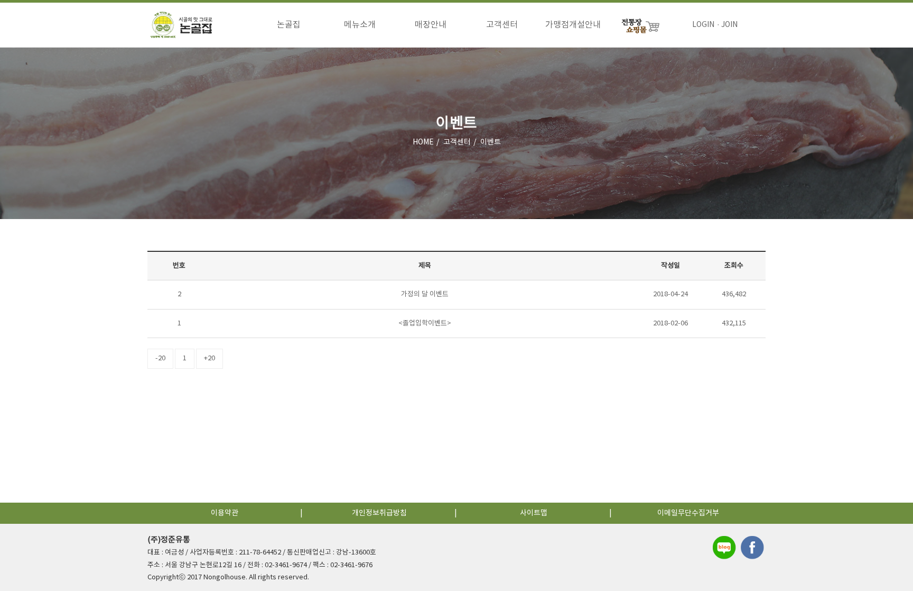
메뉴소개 (360, 25)
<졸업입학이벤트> (424, 324)
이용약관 (224, 513)
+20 (209, 358)
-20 (160, 358)
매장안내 (430, 25)
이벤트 (490, 142)
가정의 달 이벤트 (425, 294)
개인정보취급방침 (379, 513)
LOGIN (703, 25)
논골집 (289, 25)
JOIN (729, 25)
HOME (423, 142)
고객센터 (502, 25)
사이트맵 (533, 513)
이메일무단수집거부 (688, 513)
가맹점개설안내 (573, 25)
